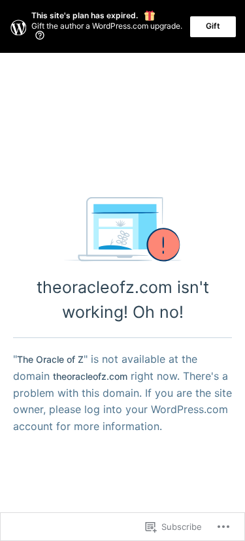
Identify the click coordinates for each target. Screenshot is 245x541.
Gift (213, 26)
